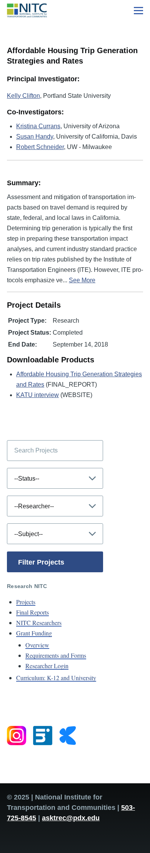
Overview (37, 645)
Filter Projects (41, 562)
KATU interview (37, 395)
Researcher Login (46, 666)
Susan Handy (34, 136)
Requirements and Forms (55, 655)
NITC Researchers (39, 622)
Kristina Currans (38, 126)
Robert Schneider (40, 147)
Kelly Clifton (23, 95)
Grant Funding (34, 633)
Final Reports (32, 612)
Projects (25, 602)
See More (82, 280)
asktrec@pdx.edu (71, 818)
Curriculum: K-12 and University (56, 678)
